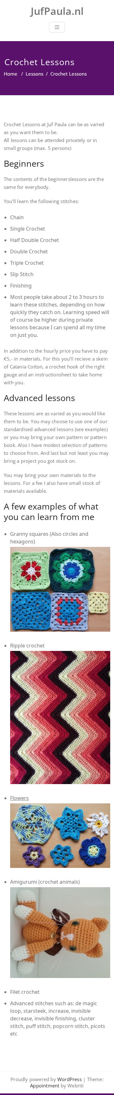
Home (10, 74)
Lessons (34, 74)
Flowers (19, 798)
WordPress (69, 1079)
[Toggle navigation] (57, 27)
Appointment (44, 1085)
